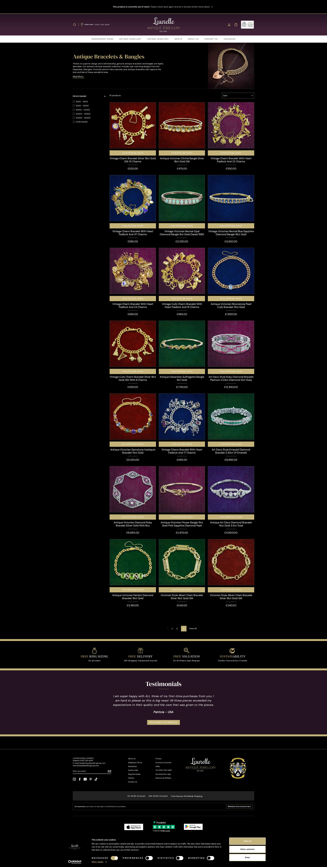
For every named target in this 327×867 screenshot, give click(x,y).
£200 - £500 (82, 101)
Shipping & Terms (135, 762)
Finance (131, 778)
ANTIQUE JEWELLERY (130, 39)
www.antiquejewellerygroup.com (86, 765)
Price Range (79, 96)
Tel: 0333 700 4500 (164, 770)
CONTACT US (211, 39)
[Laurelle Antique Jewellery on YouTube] (85, 779)
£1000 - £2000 (83, 110)
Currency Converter (163, 762)
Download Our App (163, 774)
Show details (97, 862)
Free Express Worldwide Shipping (186, 796)
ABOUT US (193, 39)
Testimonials (133, 770)
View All (193, 628)
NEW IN (178, 39)
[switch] (149, 858)
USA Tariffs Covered (158, 796)
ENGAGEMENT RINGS (102, 39)
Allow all (247, 841)
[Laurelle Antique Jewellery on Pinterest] (90, 779)
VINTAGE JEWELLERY (158, 39)
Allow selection (247, 849)
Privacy (159, 759)
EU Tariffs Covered (136, 796)
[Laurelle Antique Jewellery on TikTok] (96, 779)
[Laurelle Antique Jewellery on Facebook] (79, 779)
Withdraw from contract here (239, 806)
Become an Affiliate (163, 778)
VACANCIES (230, 39)
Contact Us (132, 782)
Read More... (78, 76)
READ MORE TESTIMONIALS (163, 722)
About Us (132, 759)
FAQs (158, 766)
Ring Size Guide (134, 774)
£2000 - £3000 (83, 114)
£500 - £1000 (82, 106)
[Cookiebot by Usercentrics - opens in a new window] (75, 862)
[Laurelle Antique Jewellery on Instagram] (74, 779)
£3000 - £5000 (83, 118)
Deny (247, 857)
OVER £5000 (82, 122)
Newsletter (132, 766)
